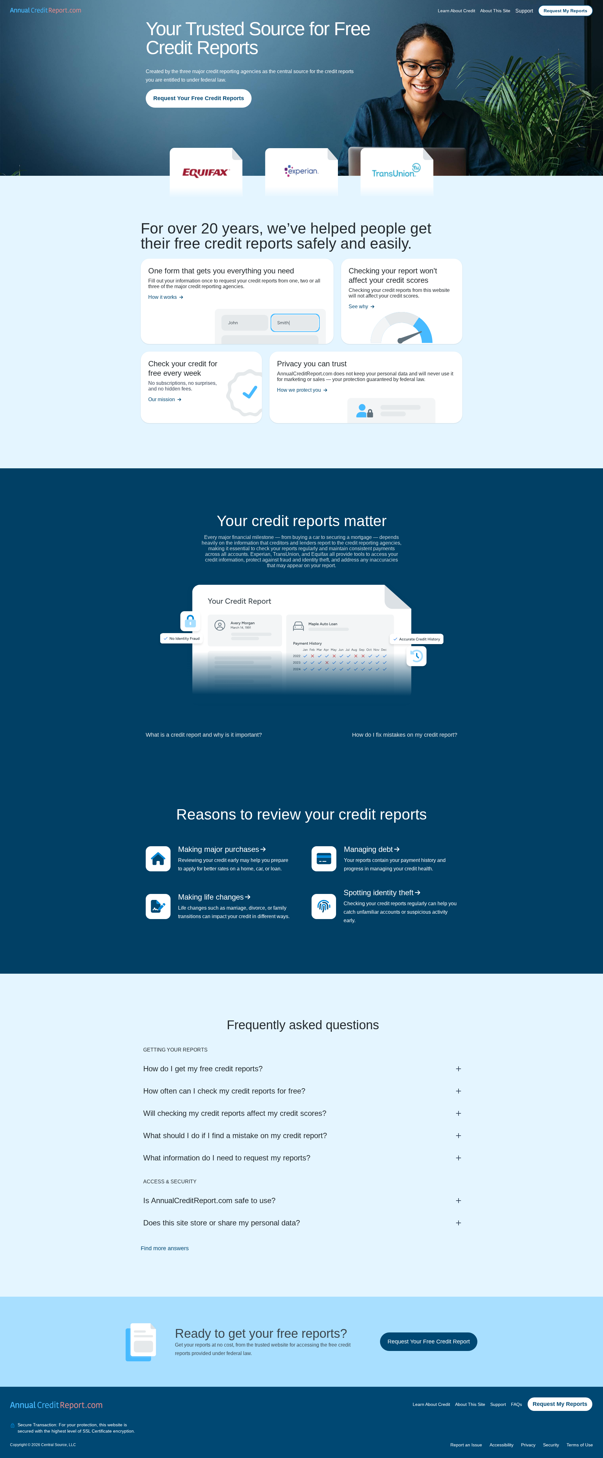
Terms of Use (580, 1444)
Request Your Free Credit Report (429, 1341)
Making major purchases (218, 849)
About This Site (495, 10)
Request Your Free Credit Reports (198, 98)
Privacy (528, 1444)
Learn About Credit (456, 10)
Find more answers (165, 1248)
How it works (162, 297)
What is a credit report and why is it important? (204, 735)
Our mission (161, 399)
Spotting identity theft (379, 892)
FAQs (516, 1404)
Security (551, 1444)
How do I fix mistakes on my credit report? (404, 735)
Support (524, 10)
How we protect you (299, 390)
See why (358, 306)
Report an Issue (466, 1444)
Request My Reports (565, 10)
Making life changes (211, 897)
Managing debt (368, 849)
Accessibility (501, 1444)
